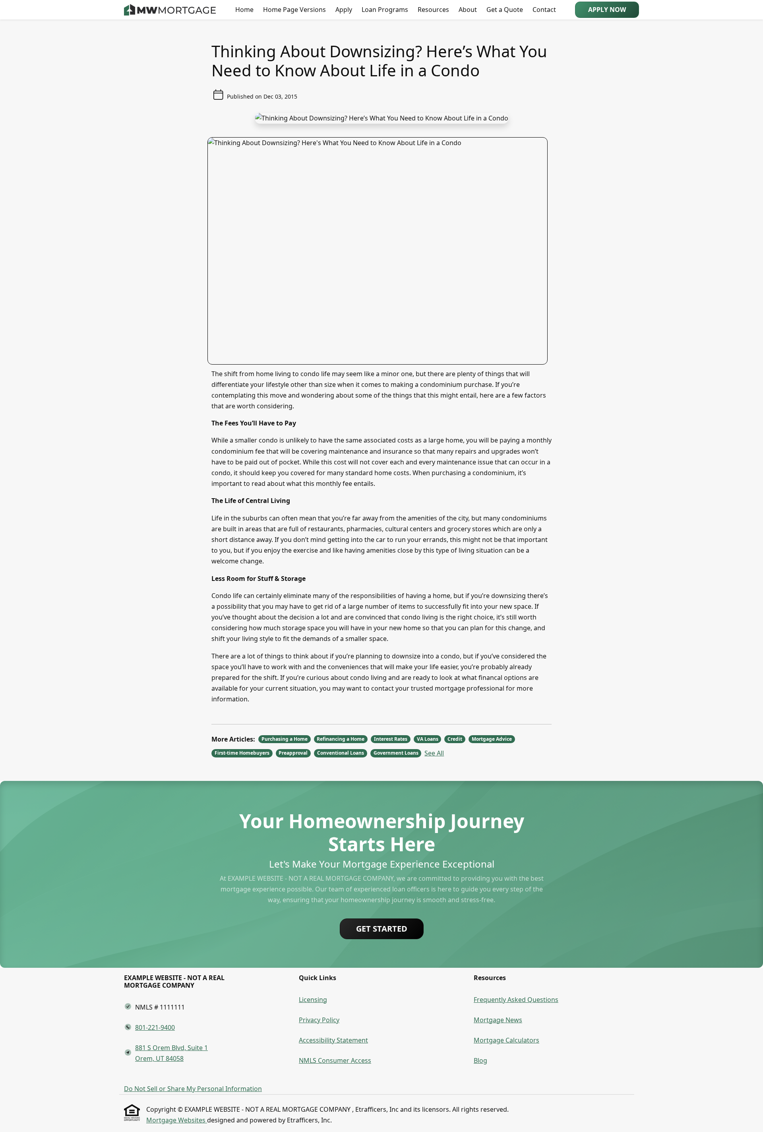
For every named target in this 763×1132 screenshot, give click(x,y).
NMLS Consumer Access (335, 1060)
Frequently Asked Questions (516, 999)
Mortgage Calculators (506, 1040)
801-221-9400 (155, 1027)
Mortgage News (498, 1019)
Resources (433, 9)
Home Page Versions (294, 9)
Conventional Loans (340, 752)
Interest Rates (390, 739)
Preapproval (293, 752)
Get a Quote (504, 9)
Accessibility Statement (333, 1040)
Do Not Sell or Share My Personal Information (193, 1088)
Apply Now (607, 9)
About (468, 9)
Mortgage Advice (492, 739)
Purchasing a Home (284, 739)
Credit (454, 739)
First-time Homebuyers (242, 752)
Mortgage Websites (176, 1120)
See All (434, 753)
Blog (480, 1060)
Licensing (313, 999)
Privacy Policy (319, 1019)
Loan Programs (385, 9)
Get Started (381, 928)
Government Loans (396, 752)
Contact (544, 9)
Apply (343, 9)
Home (244, 9)
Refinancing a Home (340, 739)
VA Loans (427, 739)
